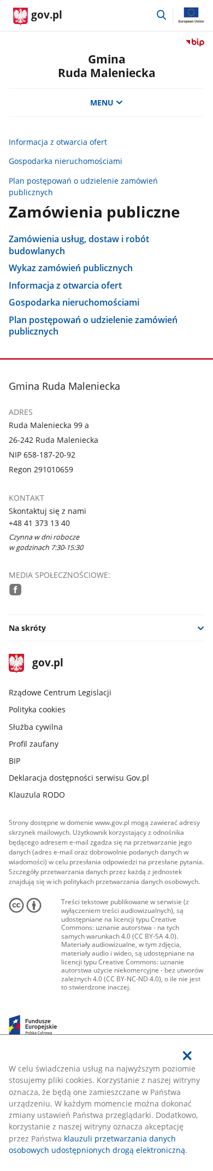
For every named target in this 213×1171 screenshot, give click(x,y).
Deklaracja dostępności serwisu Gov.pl (79, 777)
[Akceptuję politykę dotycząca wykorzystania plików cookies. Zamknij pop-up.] (188, 1055)
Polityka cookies (37, 709)
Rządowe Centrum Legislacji (60, 692)
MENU (102, 102)
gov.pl (47, 663)
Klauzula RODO (37, 794)
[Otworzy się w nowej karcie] (15, 589)
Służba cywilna (36, 727)
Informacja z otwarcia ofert (58, 142)
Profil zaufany (33, 744)
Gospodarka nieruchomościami (65, 161)
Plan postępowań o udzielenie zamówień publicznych (83, 186)
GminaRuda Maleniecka (107, 66)
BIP (14, 761)
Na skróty (27, 628)
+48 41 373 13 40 (39, 523)
